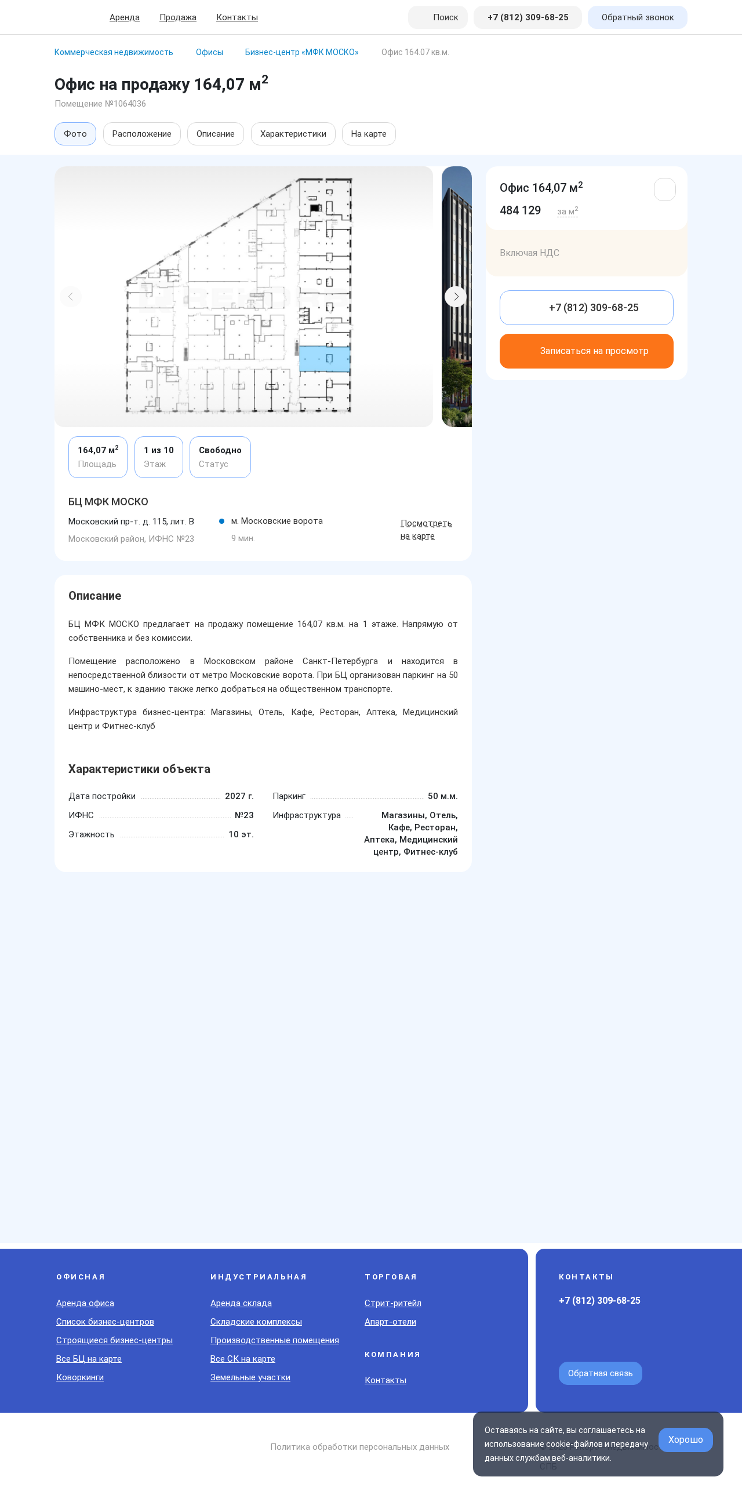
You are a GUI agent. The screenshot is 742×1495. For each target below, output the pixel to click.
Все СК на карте (242, 1359)
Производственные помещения (274, 1340)
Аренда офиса (85, 1303)
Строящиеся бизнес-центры (114, 1340)
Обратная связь (600, 1373)
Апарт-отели (390, 1322)
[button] (71, 296)
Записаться (594, 350)
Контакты (237, 17)
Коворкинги (80, 1377)
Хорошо (685, 1439)
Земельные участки (250, 1377)
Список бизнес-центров (105, 1322)
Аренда (125, 17)
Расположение (142, 134)
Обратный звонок (638, 17)
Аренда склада (241, 1303)
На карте (369, 134)
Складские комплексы (256, 1322)
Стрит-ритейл (393, 1303)
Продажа (178, 17)
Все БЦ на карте (89, 1359)
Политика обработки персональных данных (359, 1447)
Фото (75, 134)
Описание (216, 134)
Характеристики (293, 134)
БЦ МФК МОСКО (108, 501)
